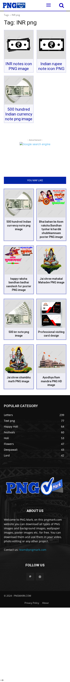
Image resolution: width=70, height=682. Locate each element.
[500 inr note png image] (19, 314)
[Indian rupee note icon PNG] (51, 44)
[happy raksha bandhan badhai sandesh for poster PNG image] (19, 260)
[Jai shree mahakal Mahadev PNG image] (51, 260)
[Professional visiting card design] (51, 314)
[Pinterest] (30, 576)
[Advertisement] (35, 642)
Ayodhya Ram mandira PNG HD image (51, 381)
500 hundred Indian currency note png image (18, 114)
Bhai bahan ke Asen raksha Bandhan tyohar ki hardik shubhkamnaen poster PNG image (51, 229)
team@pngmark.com (32, 549)
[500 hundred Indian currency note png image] (18, 90)
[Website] (40, 576)
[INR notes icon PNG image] (18, 44)
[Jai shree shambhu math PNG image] (19, 359)
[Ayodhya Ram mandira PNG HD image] (51, 359)
